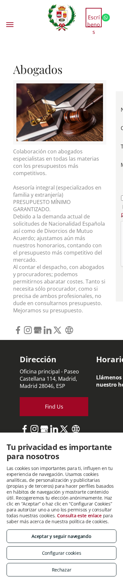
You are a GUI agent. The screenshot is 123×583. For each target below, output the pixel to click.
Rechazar (62, 570)
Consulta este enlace (79, 515)
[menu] (9, 24)
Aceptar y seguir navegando (61, 536)
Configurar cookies (61, 553)
